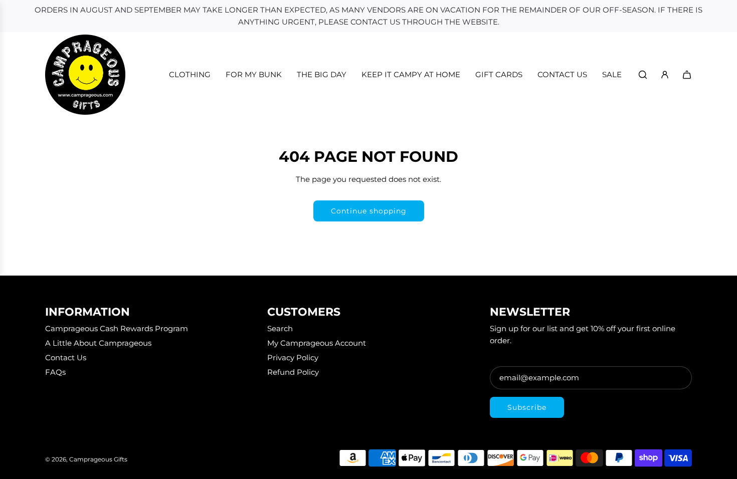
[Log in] (665, 75)
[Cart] (687, 75)
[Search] (643, 75)
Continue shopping (369, 210)
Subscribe (526, 407)
